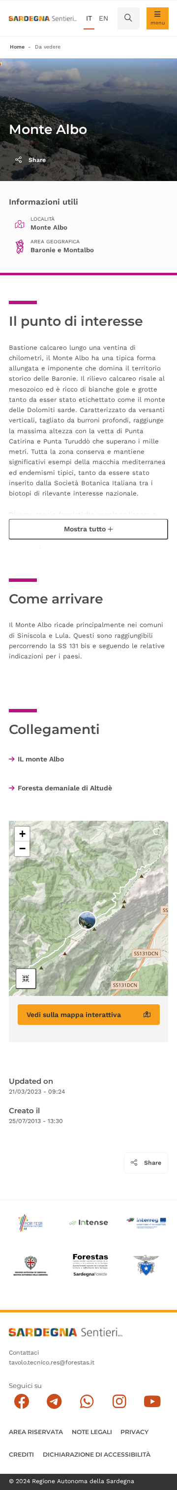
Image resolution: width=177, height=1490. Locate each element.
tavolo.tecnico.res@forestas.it (51, 1362)
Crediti (21, 1454)
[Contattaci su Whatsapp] (87, 1401)
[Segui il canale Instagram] (120, 1401)
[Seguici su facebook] (22, 1401)
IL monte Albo (41, 759)
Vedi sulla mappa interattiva (74, 1015)
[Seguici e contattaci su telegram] (54, 1401)
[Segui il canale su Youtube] (152, 1401)
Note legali (92, 1432)
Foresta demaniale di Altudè (65, 788)
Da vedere (47, 47)
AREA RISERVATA (36, 1432)
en (103, 18)
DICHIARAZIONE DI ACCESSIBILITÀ (96, 1454)
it (89, 18)
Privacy (134, 1432)
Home (17, 47)
